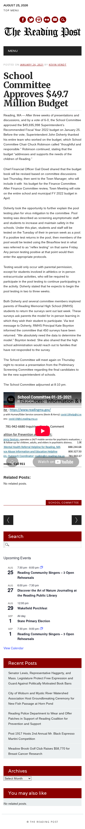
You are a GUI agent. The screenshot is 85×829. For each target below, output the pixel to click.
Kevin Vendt (57, 64)
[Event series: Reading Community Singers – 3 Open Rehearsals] (41, 567)
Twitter (30, 19)
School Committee (63, 502)
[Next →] (77, 520)
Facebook (22, 19)
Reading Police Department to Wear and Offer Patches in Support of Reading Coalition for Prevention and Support (40, 718)
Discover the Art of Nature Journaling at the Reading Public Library (47, 592)
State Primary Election (33, 621)
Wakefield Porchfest (32, 608)
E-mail (55, 20)
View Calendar (13, 648)
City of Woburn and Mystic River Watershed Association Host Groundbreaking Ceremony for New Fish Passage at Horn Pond (41, 698)
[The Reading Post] (42, 36)
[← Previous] (8, 520)
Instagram (39, 19)
